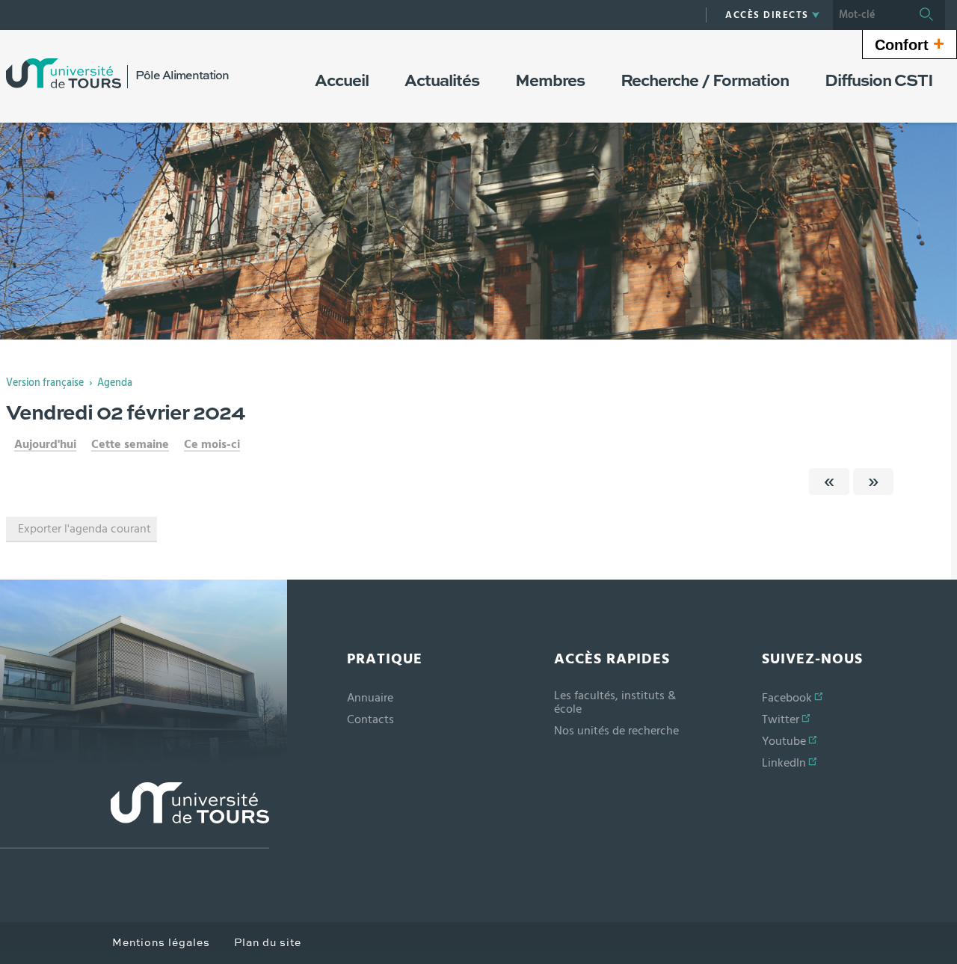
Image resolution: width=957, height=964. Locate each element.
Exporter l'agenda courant (84, 529)
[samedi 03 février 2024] (873, 481)
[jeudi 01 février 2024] (829, 481)
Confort (909, 43)
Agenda (114, 383)
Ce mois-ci (212, 444)
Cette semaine (130, 444)
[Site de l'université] (134, 815)
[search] (870, 15)
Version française (45, 383)
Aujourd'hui (45, 444)
